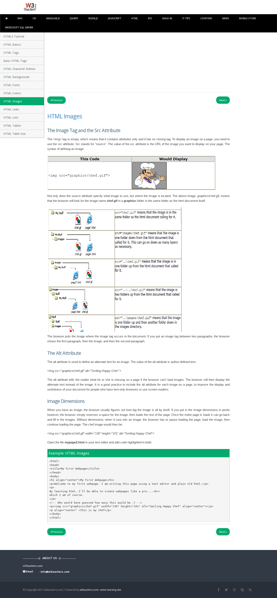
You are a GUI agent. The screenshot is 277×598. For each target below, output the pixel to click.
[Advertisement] (142, 55)
